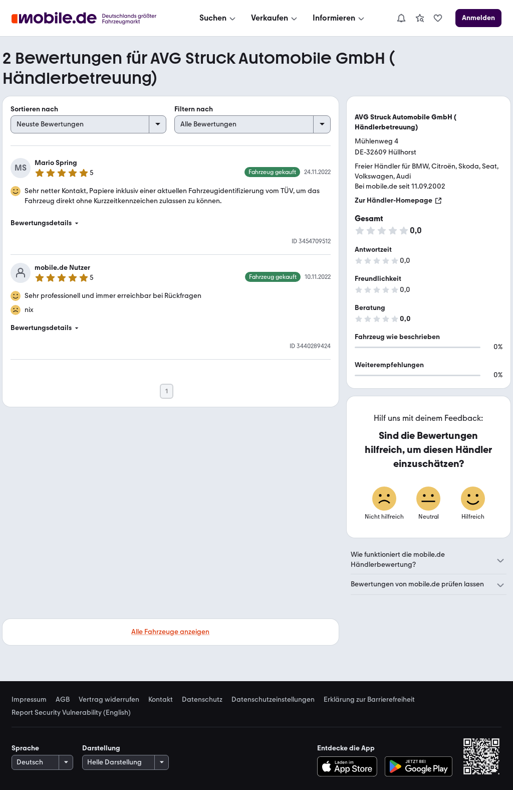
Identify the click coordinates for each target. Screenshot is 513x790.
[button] (171, 223)
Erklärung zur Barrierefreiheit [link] (369, 700)
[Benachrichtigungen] (400, 18)
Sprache (25, 748)
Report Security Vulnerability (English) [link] (71, 713)
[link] (419, 18)
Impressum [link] (29, 700)
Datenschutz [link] (202, 700)
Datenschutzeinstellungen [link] (273, 700)
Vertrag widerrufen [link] (109, 700)
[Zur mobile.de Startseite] (93, 18)
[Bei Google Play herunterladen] (418, 766)
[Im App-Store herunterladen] (349, 766)
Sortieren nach (34, 109)
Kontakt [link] (160, 700)
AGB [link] (63, 700)
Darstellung (101, 748)
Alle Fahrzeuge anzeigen (170, 631)
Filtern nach (193, 109)
